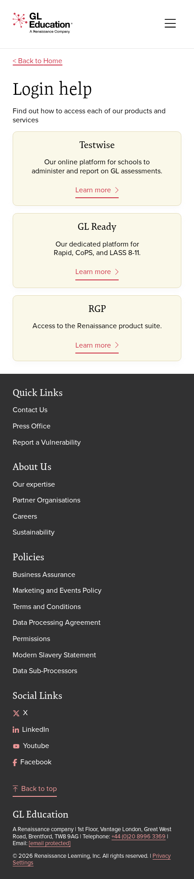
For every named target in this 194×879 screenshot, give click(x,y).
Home (52, 60)
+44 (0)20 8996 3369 (138, 836)
